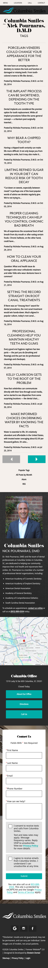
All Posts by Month (24, 475)
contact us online (35, 608)
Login (28, 958)
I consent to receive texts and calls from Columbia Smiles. (26, 837)
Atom (24, 479)
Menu (5, 3)
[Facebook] (32, 928)
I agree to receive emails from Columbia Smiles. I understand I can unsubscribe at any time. (26, 862)
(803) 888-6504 (17, 611)
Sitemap (6, 958)
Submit (24, 876)
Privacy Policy (30, 845)
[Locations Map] (24, 641)
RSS (24, 484)
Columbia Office (24, 676)
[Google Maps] (15, 928)
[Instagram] (23, 928)
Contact (41, 3)
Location (18, 3)
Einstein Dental (33, 952)
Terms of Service (26, 892)
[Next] (37, 459)
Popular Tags (24, 470)
